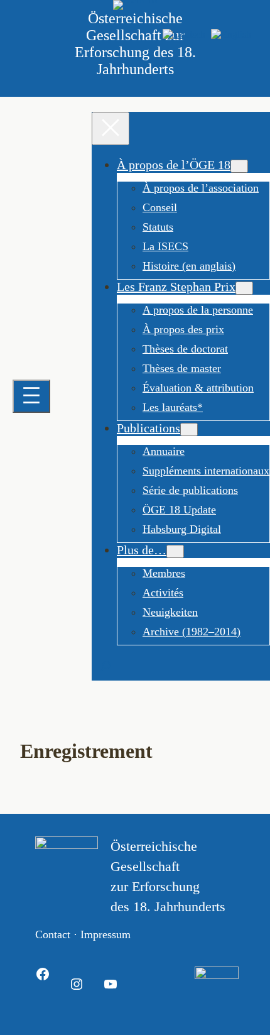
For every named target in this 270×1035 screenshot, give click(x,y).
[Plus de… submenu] (175, 551)
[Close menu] (110, 128)
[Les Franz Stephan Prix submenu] (244, 288)
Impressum (105, 934)
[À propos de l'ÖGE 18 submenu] (239, 166)
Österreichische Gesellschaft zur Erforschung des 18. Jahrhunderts (135, 43)
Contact (52, 934)
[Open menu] (31, 396)
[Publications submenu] (189, 429)
